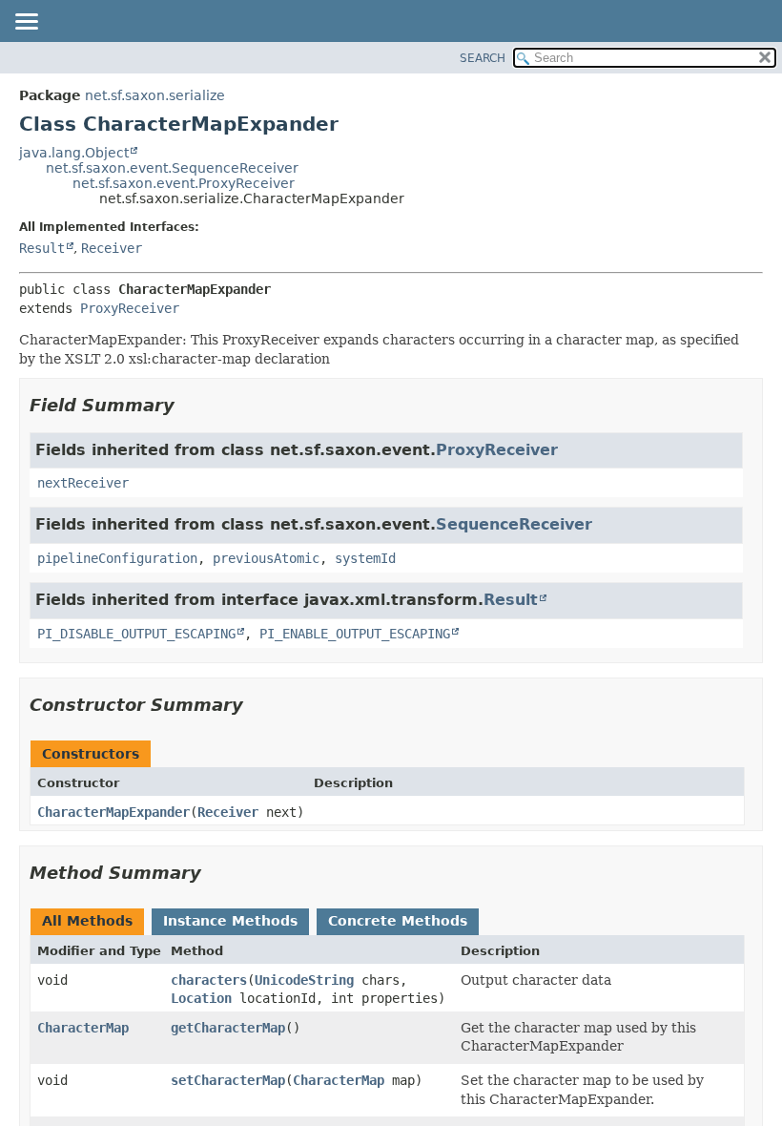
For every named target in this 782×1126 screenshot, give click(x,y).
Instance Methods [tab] (230, 920)
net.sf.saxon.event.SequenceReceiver (172, 168)
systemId (365, 558)
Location (201, 998)
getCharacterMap (228, 1027)
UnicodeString (304, 980)
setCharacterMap (228, 1080)
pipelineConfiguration (117, 558)
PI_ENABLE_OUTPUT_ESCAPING (354, 633)
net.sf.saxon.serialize (155, 95)
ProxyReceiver (129, 308)
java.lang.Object (74, 152)
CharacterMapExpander (113, 812)
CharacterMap (83, 1027)
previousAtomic (266, 558)
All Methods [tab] (87, 920)
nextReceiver (83, 482)
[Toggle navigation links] (26, 23)
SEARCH (482, 58)
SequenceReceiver (514, 524)
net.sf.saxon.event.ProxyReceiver (183, 183)
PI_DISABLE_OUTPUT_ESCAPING (136, 633)
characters (209, 980)
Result (42, 248)
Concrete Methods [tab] (397, 920)
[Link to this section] (188, 405)
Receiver (111, 248)
